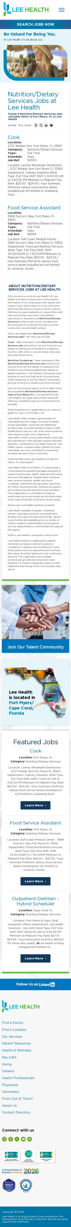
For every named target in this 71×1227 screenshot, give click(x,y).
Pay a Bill (9, 1057)
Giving (7, 1064)
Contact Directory (16, 1112)
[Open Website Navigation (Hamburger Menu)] (62, 10)
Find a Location (14, 1029)
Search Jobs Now (35, 24)
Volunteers (10, 1091)
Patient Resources (16, 1043)
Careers (8, 1071)
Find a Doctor (13, 1022)
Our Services (12, 1036)
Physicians (10, 1085)
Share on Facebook (36, 125)
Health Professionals (18, 1078)
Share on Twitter (41, 125)
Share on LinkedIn (46, 125)
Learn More (37, 807)
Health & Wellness (16, 1050)
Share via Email (51, 125)
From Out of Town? (17, 1098)
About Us (9, 1105)
